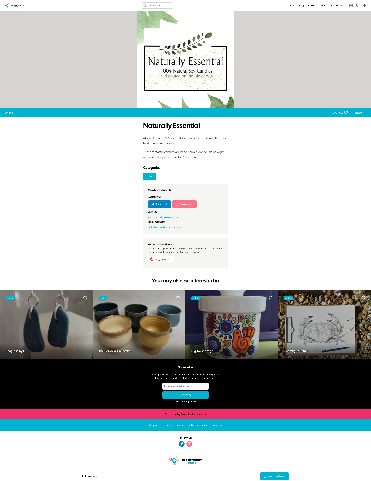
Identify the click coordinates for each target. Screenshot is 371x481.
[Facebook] (182, 444)
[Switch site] (23, 5)
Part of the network (185, 414)
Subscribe (186, 395)
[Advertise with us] (365, 5)
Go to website (276, 476)
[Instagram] (189, 444)
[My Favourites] (358, 5)
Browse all (92, 476)
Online (9, 112)
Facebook (162, 204)
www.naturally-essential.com (163, 217)
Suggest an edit (163, 259)
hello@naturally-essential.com (164, 227)
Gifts (149, 176)
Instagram (186, 204)
